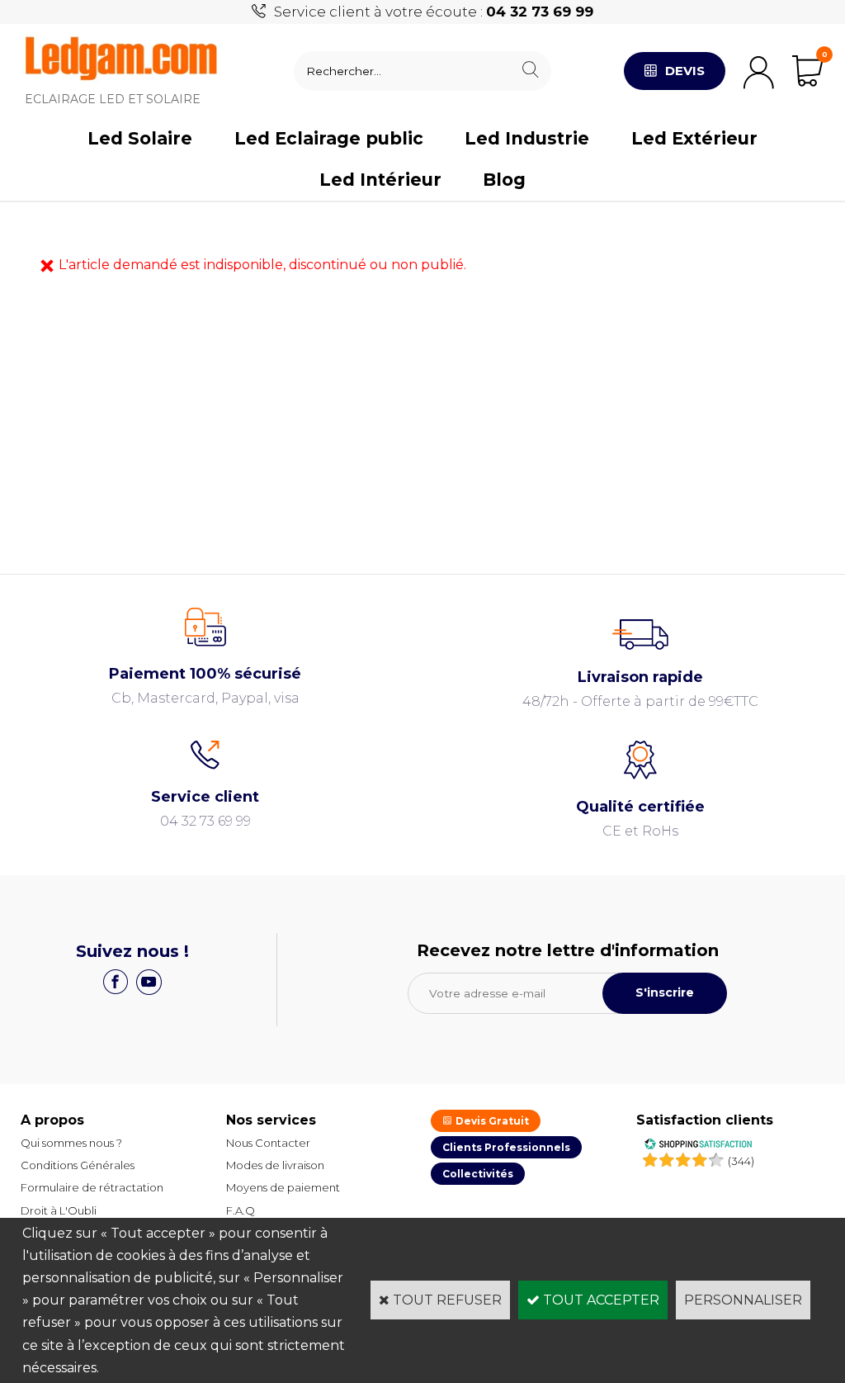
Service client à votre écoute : (433, 11)
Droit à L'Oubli (59, 1210)
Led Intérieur (380, 179)
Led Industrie (527, 138)
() (741, 1160)
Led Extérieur (694, 138)
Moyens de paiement (283, 1187)
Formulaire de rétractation (92, 1187)
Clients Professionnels (506, 1147)
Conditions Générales (78, 1165)
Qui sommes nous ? (71, 1142)
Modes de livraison (275, 1165)
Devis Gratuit (491, 1121)
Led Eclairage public (328, 138)
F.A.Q (240, 1210)
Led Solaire (139, 138)
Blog (504, 179)
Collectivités (477, 1173)
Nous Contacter (268, 1142)
